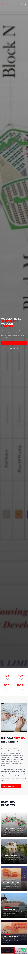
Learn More (14, 348)
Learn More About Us (10, 786)
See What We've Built (14, 343)
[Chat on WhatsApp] (24, 950)
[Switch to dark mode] (22, 4)
